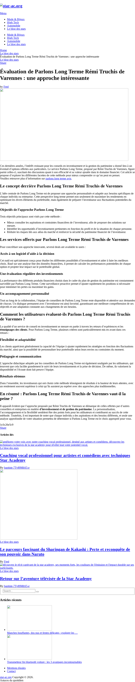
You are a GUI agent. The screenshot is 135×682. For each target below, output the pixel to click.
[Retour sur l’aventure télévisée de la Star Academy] (67, 566)
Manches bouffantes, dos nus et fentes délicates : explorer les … (42, 632)
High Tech (13, 22)
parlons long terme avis (58, 178)
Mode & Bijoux (16, 19)
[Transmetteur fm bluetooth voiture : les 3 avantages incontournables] (29, 658)
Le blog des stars (16, 28)
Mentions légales (16, 668)
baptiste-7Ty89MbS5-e (17, 467)
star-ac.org (6, 677)
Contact (11, 671)
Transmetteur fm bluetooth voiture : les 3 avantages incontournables (44, 662)
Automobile (13, 25)
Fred (6, 86)
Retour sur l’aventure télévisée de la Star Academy (46, 578)
